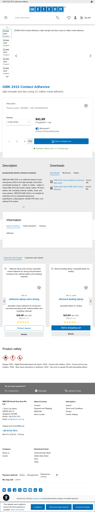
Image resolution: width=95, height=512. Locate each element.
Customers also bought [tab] (13, 258)
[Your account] (75, 18)
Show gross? (44, 128)
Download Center (41, 449)
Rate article (10, 103)
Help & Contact (40, 402)
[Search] (58, 17)
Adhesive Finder (74, 391)
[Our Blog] (5, 490)
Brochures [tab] (67, 173)
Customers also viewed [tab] (34, 258)
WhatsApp (42, 391)
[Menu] (5, 17)
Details (24, 334)
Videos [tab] (76, 173)
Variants (9, 118)
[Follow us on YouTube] (25, 490)
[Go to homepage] (47, 9)
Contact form (13, 391)
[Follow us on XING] (40, 490)
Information (71, 402)
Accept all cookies (83, 507)
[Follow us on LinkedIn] (36, 490)
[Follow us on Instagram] (10, 490)
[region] (47, 56)
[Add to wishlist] (86, 105)
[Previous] (16, 56)
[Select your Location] (92, 1)
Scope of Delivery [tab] (13, 226)
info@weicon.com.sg (16, 419)
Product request (24, 328)
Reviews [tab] (42, 226)
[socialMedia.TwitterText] (20, 490)
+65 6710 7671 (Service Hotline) (15, 2)
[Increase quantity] (24, 141)
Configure (38, 507)
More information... (18, 510)
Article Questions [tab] (29, 226)
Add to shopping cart (62, 141)
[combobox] (34, 17)
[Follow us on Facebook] (15, 490)
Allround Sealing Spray (71, 299)
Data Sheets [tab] (55, 173)
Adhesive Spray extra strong (24, 299)
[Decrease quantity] (9, 141)
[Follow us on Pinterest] (31, 490)
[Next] (90, 56)
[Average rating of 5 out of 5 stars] (24, 322)
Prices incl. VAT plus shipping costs (47, 131)
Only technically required (58, 507)
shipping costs (37, 498)
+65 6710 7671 (9, 430)
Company (6, 449)
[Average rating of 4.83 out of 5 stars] (70, 322)
